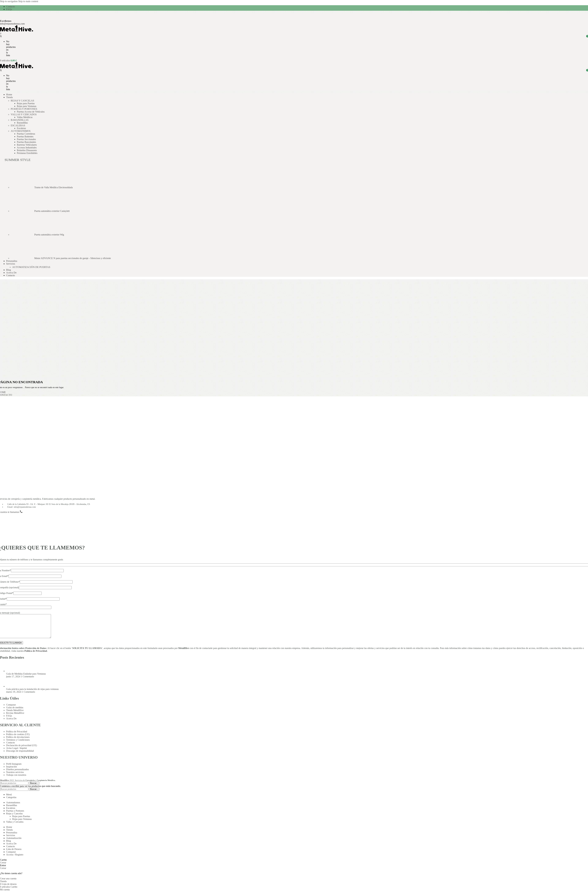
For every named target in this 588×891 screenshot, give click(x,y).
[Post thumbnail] (12, 671)
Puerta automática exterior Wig (49, 234)
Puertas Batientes (25, 136)
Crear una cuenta (8, 878)
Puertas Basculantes (26, 142)
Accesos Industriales (27, 147)
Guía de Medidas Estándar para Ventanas (26, 673)
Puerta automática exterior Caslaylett (52, 211)
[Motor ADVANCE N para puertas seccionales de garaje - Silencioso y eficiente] (22, 258)
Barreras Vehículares (27, 144)
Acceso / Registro (14, 854)
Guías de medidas (14, 707)
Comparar (11, 704)
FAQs (9, 715)
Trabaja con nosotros (16, 775)
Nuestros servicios (15, 772)
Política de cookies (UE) (18, 734)
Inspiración (11, 766)
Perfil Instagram (13, 764)
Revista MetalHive (15, 713)
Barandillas (22, 122)
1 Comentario (27, 676)
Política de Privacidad (35, 651)
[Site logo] (16, 30)
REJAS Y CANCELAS (22, 100)
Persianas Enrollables (27, 153)
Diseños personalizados (17, 769)
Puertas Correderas (26, 133)
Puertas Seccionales (26, 139)
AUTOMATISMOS (20, 131)
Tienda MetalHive (15, 710)
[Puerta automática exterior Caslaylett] (22, 211)
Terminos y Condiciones (18, 739)
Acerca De (11, 718)
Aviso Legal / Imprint (16, 748)
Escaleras (21, 128)
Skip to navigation (9, 1)
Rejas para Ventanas (26, 106)
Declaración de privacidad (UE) (21, 745)
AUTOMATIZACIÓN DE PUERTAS (31, 267)
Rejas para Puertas (26, 103)
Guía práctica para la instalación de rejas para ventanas (32, 689)
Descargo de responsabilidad (20, 751)
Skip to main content (28, 1)
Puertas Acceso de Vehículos (31, 111)
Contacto (10, 742)
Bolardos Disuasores (27, 150)
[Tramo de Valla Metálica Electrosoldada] (22, 187)
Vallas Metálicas (24, 117)
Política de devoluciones (18, 737)
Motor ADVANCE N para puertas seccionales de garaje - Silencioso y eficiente (72, 258)
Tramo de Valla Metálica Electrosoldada (53, 187)
